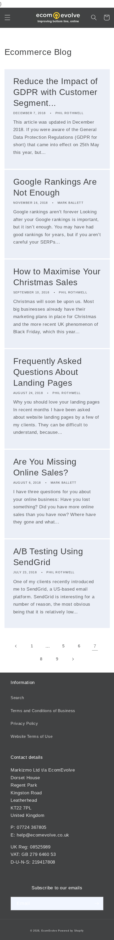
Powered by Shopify (71, 930)
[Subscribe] (96, 904)
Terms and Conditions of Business (43, 710)
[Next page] (72, 659)
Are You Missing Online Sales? (45, 467)
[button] (7, 17)
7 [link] (95, 646)
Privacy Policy (24, 723)
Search (17, 697)
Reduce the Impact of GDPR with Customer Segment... (55, 92)
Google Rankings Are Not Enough (55, 187)
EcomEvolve (49, 930)
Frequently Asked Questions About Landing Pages (47, 372)
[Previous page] (16, 646)
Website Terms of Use (31, 736)
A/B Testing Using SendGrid (48, 557)
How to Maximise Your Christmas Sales (57, 277)
